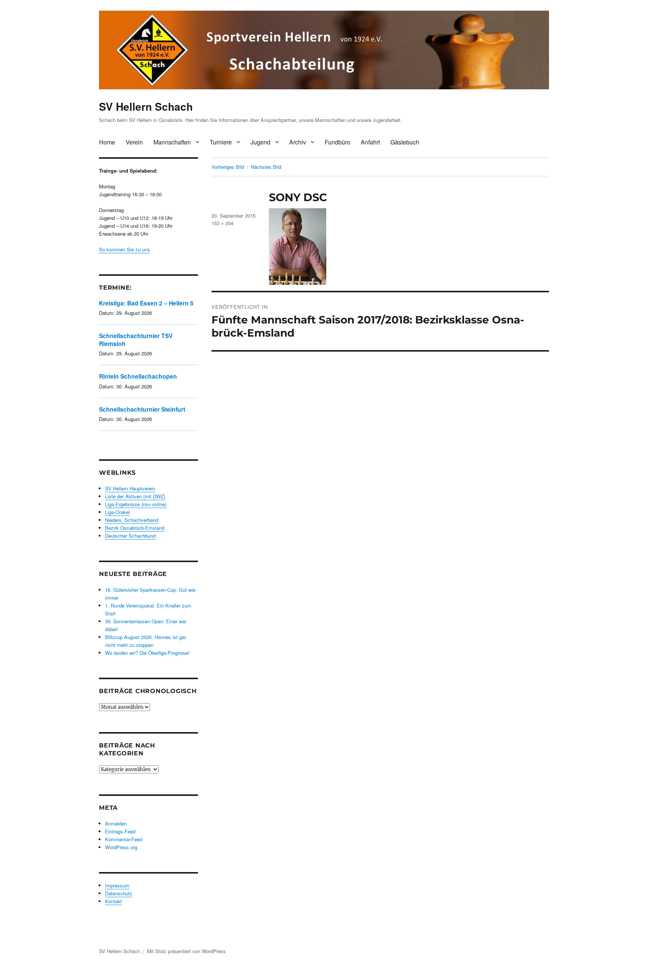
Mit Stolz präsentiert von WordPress (186, 951)
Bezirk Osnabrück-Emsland (134, 527)
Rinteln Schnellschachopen (138, 376)
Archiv (297, 142)
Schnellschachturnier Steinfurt (142, 409)
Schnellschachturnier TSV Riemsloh (135, 339)
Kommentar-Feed (123, 839)
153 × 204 (222, 223)
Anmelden (116, 823)
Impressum (117, 885)
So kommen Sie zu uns (124, 249)
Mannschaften (172, 142)
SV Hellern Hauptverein (130, 488)
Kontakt (113, 901)
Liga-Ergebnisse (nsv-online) (135, 504)
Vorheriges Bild (228, 166)
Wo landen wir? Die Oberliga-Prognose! (147, 652)
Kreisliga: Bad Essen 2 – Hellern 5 (146, 303)
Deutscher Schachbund (130, 535)
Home (107, 142)
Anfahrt (370, 142)
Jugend (260, 142)
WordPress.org (121, 847)
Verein (134, 142)
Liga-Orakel (117, 512)
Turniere (221, 142)
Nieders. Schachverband (131, 519)
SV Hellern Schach (146, 106)
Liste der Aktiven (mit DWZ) (135, 496)
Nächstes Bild (266, 166)
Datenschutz (118, 893)
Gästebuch (404, 142)
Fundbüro (337, 142)
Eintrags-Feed (120, 831)
